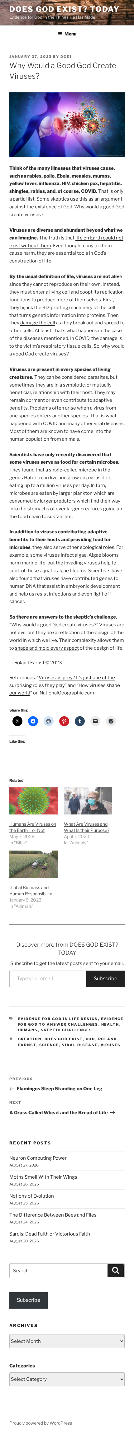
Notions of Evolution (31, 1196)
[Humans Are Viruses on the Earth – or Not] (33, 800)
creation (30, 1039)
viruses (111, 1045)
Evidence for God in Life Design (58, 1019)
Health (110, 1024)
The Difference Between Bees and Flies (53, 1215)
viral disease (80, 1045)
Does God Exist (64, 1039)
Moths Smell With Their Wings (43, 1177)
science (49, 1045)
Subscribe (105, 978)
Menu (70, 33)
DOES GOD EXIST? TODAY (64, 9)
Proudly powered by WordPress (40, 1423)
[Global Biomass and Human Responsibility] (33, 864)
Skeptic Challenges (67, 1030)
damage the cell (37, 323)
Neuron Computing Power (38, 1158)
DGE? (66, 56)
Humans (28, 1030)
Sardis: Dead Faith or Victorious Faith (49, 1234)
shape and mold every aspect (47, 648)
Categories (22, 1366)
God (90, 1039)
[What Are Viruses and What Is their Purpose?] (88, 800)
